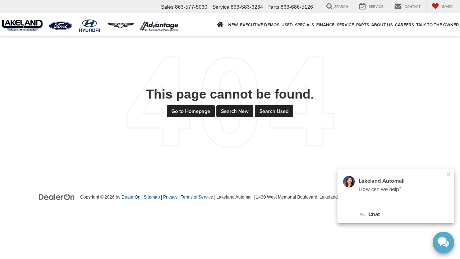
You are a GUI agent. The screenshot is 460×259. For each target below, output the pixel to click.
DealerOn (131, 197)
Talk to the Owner (437, 25)
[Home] (220, 24)
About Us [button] (382, 25)
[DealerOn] (56, 197)
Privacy (170, 197)
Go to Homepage (190, 111)
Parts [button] (362, 25)
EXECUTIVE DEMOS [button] (259, 25)
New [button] (233, 25)
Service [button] (345, 25)
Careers (404, 25)
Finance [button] (325, 25)
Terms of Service (197, 197)
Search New (235, 111)
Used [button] (287, 25)
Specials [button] (304, 25)
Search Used (274, 111)
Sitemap (152, 197)
